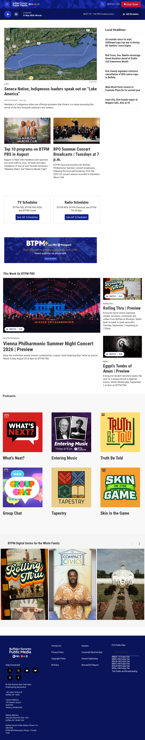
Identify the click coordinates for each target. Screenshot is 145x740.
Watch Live (113, 4)
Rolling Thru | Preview (122, 308)
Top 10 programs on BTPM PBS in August (26, 152)
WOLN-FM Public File (121, 666)
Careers (85, 646)
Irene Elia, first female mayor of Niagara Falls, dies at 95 (121, 101)
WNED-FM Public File (121, 659)
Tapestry (59, 513)
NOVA (105, 361)
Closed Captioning (90, 659)
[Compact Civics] (72, 584)
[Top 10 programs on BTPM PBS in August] (27, 131)
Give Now (132, 4)
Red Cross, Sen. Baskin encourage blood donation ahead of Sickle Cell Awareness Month (122, 58)
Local (6, 84)
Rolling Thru (108, 303)
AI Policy (55, 665)
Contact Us (56, 646)
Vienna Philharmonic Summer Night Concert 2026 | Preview (48, 347)
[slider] (20, 14)
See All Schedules (27, 217)
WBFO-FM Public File (121, 664)
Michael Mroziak (10, 100)
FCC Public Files (118, 645)
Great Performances (11, 338)
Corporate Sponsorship (92, 652)
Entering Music (64, 458)
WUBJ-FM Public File (121, 668)
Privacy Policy (57, 652)
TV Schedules (27, 202)
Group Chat (12, 513)
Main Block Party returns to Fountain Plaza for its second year (122, 89)
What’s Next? (13, 458)
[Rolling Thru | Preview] (122, 289)
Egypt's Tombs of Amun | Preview (117, 368)
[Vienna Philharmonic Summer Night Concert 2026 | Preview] (51, 305)
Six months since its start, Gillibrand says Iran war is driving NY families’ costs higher (122, 42)
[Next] (139, 544)
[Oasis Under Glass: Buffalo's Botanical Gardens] (120, 584)
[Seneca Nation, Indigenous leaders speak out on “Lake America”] (50, 54)
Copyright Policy (58, 659)
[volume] (16, 14)
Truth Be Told (111, 458)
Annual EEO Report (90, 665)
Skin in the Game (114, 513)
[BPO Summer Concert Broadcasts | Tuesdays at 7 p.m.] (76, 131)
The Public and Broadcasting (124, 671)
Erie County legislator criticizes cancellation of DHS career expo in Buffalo (121, 74)
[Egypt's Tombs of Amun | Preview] (122, 347)
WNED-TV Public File (121, 657)
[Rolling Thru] (24, 584)
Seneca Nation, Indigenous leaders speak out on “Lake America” (50, 91)
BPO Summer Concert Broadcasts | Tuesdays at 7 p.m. (76, 154)
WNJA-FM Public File (121, 661)
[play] (8, 14)
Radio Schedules (77, 202)
